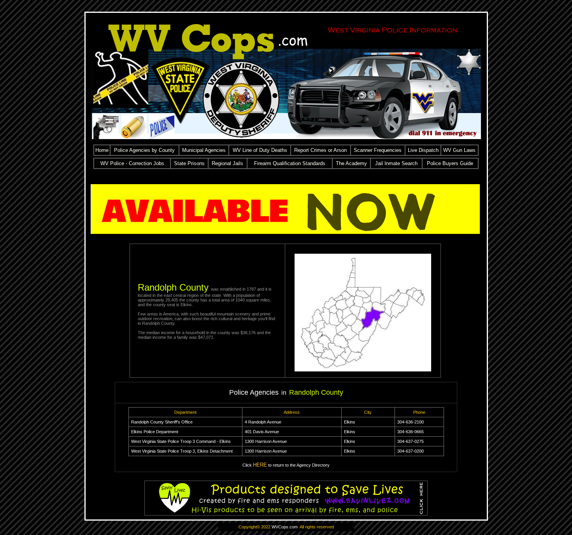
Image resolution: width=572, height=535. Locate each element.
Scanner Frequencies (378, 150)
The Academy (351, 163)
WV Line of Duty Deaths (260, 150)
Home (102, 150)
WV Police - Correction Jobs (132, 163)
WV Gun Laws (459, 150)
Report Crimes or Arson (320, 150)
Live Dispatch (423, 150)
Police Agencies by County (144, 150)
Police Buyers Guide (450, 163)
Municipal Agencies (204, 150)
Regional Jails (227, 163)
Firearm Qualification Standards (289, 163)
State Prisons (189, 163)
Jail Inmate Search (396, 163)
